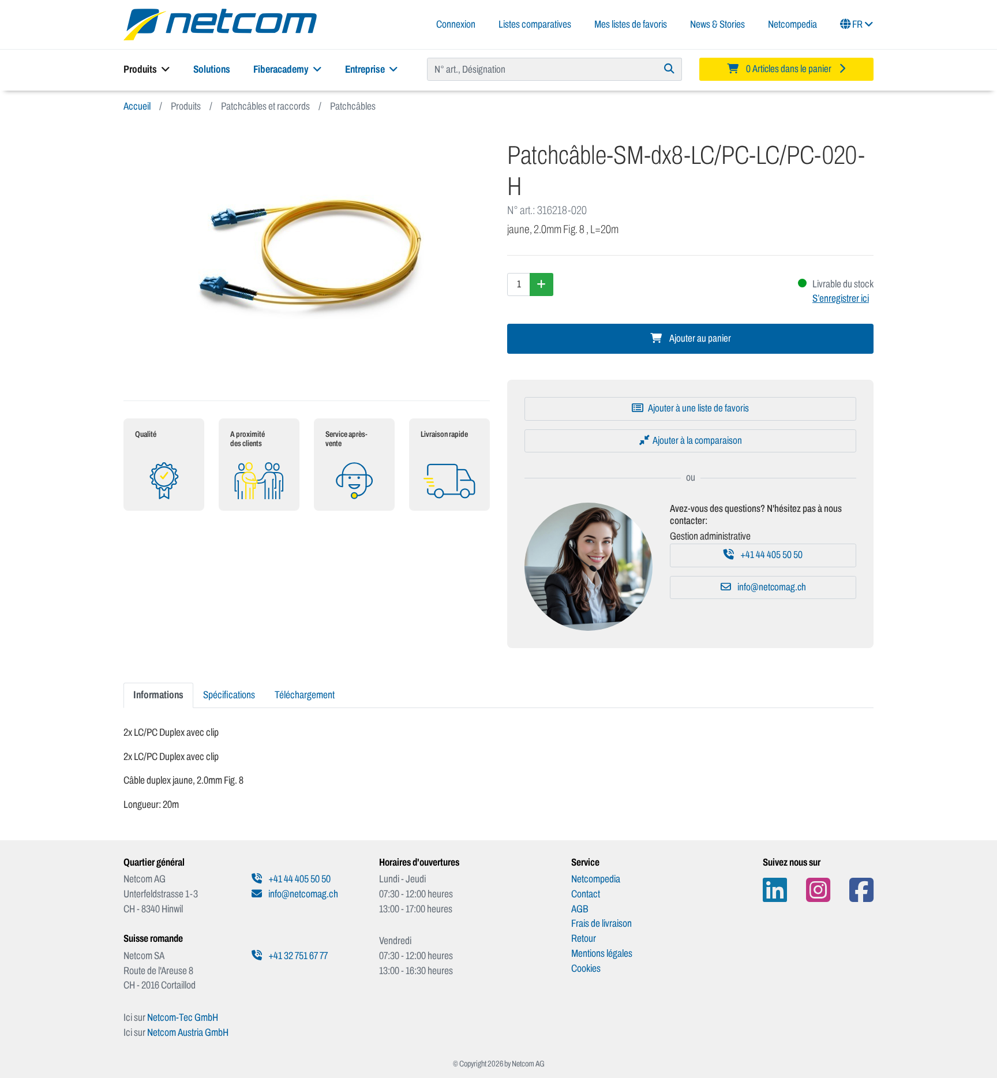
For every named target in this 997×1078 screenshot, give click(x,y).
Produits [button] (141, 69)
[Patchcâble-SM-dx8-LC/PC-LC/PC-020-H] (306, 257)
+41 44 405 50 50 (771, 554)
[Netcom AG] (220, 23)
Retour (583, 938)
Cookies (586, 968)
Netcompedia (792, 24)
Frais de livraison (601, 923)
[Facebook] (861, 890)
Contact (585, 894)
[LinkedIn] (775, 890)
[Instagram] (818, 890)
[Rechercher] (669, 69)
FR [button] (857, 24)
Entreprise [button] (366, 69)
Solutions (211, 69)
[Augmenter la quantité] (541, 284)
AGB (580, 909)
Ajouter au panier (699, 338)
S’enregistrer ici (840, 298)
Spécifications (229, 695)
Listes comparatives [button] (534, 24)
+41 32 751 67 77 (297, 955)
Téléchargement (305, 695)
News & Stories (717, 24)
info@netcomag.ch (771, 587)
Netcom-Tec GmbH (182, 1017)
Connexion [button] (455, 24)
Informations (158, 695)
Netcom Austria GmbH (187, 1032)
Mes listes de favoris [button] (630, 24)
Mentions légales (601, 953)
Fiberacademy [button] (281, 69)
